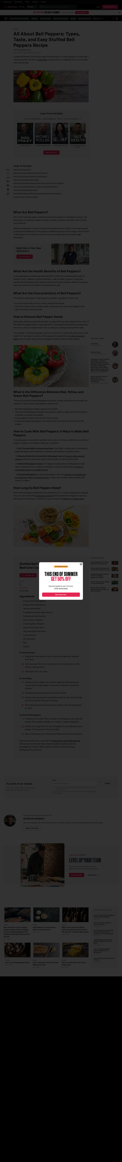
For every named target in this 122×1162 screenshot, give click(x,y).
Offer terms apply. (61, 588)
